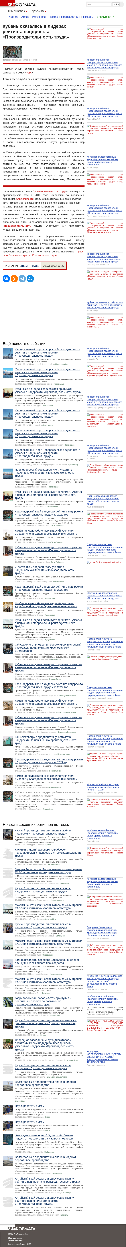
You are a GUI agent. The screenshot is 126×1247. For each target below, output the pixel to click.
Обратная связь (15, 1238)
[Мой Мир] (30, 278)
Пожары (88, 16)
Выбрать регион (15, 1240)
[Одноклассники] (14, 278)
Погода (53, 16)
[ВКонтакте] (6, 278)
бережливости (25, 198)
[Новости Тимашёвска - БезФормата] (18, 4)
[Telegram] (22, 278)
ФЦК (29, 72)
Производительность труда (49, 191)
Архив (25, 16)
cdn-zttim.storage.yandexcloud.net (22, 60)
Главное (13, 16)
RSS (29, 1244)
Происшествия (70, 16)
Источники (39, 16)
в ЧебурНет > (105, 16)
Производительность (17, 225)
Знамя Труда (29, 265)
